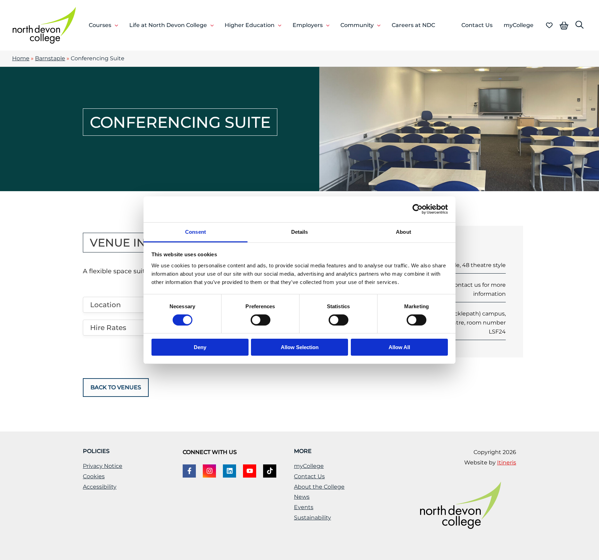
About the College (319, 486)
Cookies (94, 476)
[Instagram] (209, 471)
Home (20, 58)
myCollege (309, 466)
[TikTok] (269, 471)
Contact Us (309, 476)
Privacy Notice (102, 466)
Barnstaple (50, 58)
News (302, 497)
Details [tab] (299, 231)
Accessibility (99, 486)
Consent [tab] (195, 231)
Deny (200, 347)
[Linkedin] (229, 471)
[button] (114, 25)
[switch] (260, 320)
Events (303, 507)
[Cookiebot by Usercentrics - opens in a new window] (417, 209)
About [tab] (403, 231)
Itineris (506, 462)
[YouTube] (249, 471)
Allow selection (300, 347)
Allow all (399, 347)
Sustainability (312, 517)
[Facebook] (189, 471)
